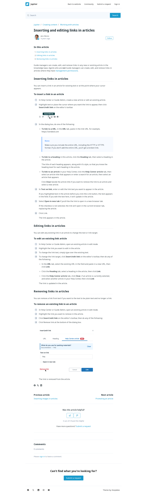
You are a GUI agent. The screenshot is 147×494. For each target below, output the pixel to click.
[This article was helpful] (70, 415)
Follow (109, 38)
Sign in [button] (117, 4)
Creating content (50, 24)
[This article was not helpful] (77, 415)
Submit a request (104, 4)
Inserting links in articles (47, 52)
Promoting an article (104, 398)
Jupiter (37, 24)
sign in (42, 456)
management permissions (66, 70)
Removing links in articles (47, 59)
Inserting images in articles (46, 398)
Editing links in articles (46, 55)
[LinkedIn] (41, 385)
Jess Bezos (45, 36)
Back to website (74, 4)
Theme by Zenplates (111, 490)
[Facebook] (35, 385)
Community (89, 4)
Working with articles (69, 24)
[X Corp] (38, 385)
